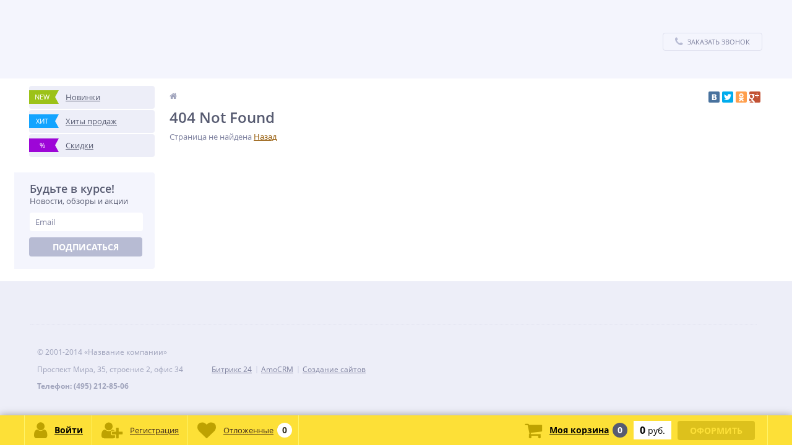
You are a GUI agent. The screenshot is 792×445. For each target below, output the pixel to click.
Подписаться (86, 247)
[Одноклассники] (741, 97)
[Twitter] (727, 97)
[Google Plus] (754, 97)
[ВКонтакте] (714, 97)
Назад (265, 136)
